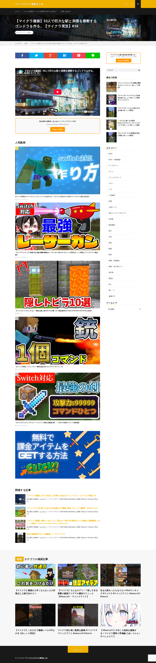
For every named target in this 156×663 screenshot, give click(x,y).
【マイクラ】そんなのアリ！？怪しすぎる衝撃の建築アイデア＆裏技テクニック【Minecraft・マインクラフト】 (78, 593)
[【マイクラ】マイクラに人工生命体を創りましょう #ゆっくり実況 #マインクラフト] (111, 99)
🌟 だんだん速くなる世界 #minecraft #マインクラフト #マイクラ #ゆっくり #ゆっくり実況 (129, 123)
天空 (110, 237)
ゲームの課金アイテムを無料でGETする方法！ (40, 11)
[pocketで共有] (79, 55)
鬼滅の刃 (112, 296)
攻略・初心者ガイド (116, 266)
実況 (110, 243)
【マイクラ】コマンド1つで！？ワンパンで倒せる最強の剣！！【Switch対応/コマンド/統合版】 (47, 422)
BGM (110, 154)
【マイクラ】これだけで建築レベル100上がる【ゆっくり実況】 (35, 631)
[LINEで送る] (93, 55)
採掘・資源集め (114, 260)
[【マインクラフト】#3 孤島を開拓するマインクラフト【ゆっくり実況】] (111, 87)
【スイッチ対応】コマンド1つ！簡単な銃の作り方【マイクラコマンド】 (39, 367)
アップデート (113, 165)
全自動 (111, 219)
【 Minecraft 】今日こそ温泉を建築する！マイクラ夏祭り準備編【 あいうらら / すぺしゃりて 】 (120, 633)
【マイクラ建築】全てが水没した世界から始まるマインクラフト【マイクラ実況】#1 (61, 495)
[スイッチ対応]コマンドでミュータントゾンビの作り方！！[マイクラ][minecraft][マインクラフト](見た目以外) (52, 196)
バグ (110, 189)
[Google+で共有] (51, 55)
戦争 (110, 255)
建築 (29, 32)
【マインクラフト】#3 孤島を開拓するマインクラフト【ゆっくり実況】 (129, 85)
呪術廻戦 (112, 225)
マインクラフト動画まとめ (38, 658)
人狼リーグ (113, 207)
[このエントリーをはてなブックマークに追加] (65, 55)
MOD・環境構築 (114, 160)
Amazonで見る (58, 129)
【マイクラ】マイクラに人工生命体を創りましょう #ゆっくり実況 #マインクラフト (129, 98)
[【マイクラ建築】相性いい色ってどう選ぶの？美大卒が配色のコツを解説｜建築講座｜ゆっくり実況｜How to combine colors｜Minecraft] (20, 524)
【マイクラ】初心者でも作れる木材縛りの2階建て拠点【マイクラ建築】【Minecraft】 (62, 508)
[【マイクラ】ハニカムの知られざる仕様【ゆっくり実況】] (111, 112)
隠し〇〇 (20, 313)
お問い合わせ (65, 11)
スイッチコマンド (22, 199)
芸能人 (111, 278)
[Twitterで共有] (36, 55)
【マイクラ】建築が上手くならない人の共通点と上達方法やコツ (35, 592)
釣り (110, 284)
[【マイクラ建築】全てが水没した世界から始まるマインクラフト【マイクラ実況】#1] (20, 499)
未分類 (111, 272)
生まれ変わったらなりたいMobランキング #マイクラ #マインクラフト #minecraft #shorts (120, 593)
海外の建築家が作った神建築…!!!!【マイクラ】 (46, 534)
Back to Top (78, 650)
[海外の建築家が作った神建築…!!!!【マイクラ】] (20, 538)
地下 (110, 231)
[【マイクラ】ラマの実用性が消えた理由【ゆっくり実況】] (111, 137)
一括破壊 (112, 195)
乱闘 (110, 201)
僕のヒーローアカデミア (117, 213)
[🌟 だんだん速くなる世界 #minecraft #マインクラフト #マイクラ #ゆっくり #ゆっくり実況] (111, 125)
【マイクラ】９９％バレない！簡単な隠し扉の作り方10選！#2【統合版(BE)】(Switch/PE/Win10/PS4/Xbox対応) (53, 311)
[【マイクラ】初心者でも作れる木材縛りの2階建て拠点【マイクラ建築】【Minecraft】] (20, 512)
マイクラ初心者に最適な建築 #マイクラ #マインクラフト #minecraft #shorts (77, 631)
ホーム (17, 11)
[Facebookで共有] (22, 55)
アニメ (111, 171)
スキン (111, 183)
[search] (139, 70)
